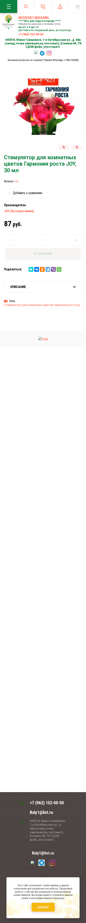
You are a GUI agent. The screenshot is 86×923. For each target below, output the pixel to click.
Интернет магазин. (33, 17)
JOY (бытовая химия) (19, 211)
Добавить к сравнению (27, 193)
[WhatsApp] (59, 269)
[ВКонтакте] (36, 269)
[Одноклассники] (42, 269)
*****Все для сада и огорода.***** (39, 21)
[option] (43, 107)
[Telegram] (47, 269)
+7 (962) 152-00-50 (30, 34)
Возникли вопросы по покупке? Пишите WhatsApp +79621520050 (43, 60)
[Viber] (53, 269)
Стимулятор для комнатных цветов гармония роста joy (42, 305)
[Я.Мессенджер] (31, 269)
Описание (18, 287)
